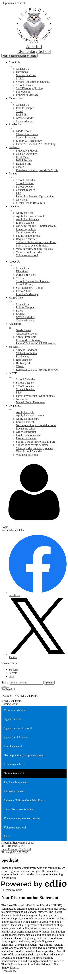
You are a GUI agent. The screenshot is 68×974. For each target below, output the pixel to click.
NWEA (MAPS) (25, 117)
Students (13, 669)
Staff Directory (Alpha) (29, 88)
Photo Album (23, 91)
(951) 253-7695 (19, 852)
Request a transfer (26, 238)
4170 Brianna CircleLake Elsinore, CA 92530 (16, 847)
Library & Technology (29, 140)
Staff (11, 676)
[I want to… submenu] (10, 210)
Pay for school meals (28, 235)
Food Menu (22, 157)
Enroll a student (25, 222)
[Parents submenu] (10, 177)
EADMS (21, 114)
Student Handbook (27, 150)
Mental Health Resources (30, 202)
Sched (19, 111)
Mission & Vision (26, 75)
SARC (20, 78)
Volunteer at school (27, 255)
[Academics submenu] (10, 128)
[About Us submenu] (10, 66)
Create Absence (25, 121)
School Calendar (25, 180)
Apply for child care (27, 219)
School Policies (25, 186)
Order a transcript (26, 232)
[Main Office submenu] (10, 102)
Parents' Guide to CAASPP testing (35, 144)
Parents (13, 672)
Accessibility (8, 970)
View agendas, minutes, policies (34, 248)
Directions (22, 71)
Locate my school (26, 229)
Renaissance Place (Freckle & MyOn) (37, 170)
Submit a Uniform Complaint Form (36, 242)
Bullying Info (23, 163)
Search (5, 682)
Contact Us (22, 68)
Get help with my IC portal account (36, 225)
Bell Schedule (24, 160)
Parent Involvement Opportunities (35, 196)
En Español (8, 689)
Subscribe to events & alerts (32, 245)
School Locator (25, 183)
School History (24, 85)
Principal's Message (27, 94)
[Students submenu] (20, 148)
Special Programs (26, 137)
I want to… (8, 695)
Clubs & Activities (26, 153)
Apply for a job (25, 212)
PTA (18, 193)
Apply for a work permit (30, 216)
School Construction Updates (33, 81)
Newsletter (22, 199)
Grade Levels (23, 130)
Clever (20, 166)
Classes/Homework (27, 134)
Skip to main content (13, 3)
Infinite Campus (25, 108)
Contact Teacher (25, 189)
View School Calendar (29, 252)
